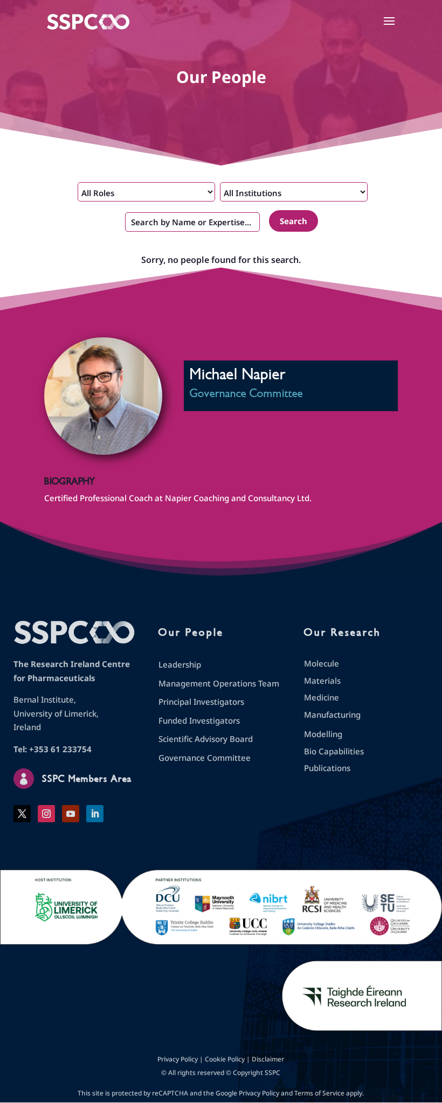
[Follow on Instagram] (46, 813)
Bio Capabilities (334, 751)
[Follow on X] (22, 813)
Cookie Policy (225, 1059)
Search (293, 221)
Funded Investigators (199, 720)
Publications (327, 767)
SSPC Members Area (87, 779)
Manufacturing (332, 714)
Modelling (323, 734)
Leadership (179, 664)
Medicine (321, 697)
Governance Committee (204, 757)
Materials (322, 680)
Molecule (321, 663)
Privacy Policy (177, 1059)
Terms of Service (319, 1093)
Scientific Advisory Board (205, 738)
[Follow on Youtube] (70, 813)
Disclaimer (268, 1059)
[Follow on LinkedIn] (94, 813)
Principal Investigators (201, 701)
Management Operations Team (218, 683)
